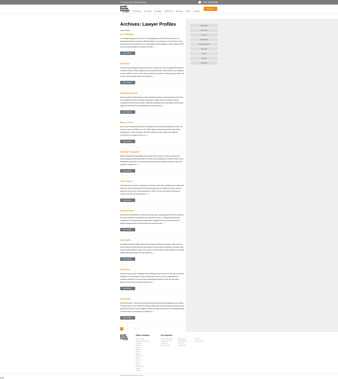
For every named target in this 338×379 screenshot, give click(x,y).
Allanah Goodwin (129, 93)
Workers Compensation (167, 338)
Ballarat (138, 357)
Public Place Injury (165, 345)
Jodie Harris (126, 181)
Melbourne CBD (140, 338)
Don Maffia (125, 240)
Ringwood (138, 349)
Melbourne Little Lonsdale (142, 341)
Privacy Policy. (140, 375)
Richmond (138, 347)
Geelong (138, 353)
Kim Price (125, 63)
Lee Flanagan (127, 34)
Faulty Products (182, 345)
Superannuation (182, 338)
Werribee (138, 351)
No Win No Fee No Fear (204, 44)
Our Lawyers (158, 11)
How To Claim (148, 11)
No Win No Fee (168, 11)
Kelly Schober (127, 210)
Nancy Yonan (126, 122)
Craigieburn (138, 343)
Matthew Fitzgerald (129, 152)
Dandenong (138, 345)
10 (134, 329)
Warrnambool (139, 355)
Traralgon (138, 368)
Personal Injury (137, 11)
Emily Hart (125, 299)
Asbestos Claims (199, 341)
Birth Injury (197, 338)
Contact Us (197, 11)
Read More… (127, 53)
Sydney (138, 362)
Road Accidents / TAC (166, 341)
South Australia (139, 366)
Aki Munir (125, 269)
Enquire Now (210, 9)
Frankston (138, 370)
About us (188, 11)
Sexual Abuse (164, 343)
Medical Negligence (183, 341)
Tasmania (138, 360)
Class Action (181, 343)
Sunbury (138, 364)
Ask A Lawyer (179, 11)
